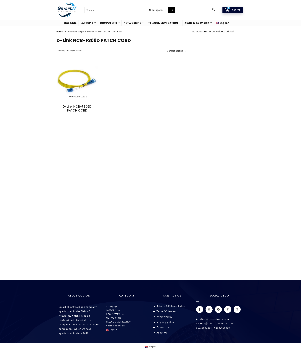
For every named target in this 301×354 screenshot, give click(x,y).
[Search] (171, 10)
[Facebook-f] (199, 309)
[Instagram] (209, 309)
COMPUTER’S (108, 23)
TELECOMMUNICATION (163, 23)
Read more (77, 116)
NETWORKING (133, 23)
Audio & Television (197, 23)
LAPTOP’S (87, 23)
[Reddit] (218, 309)
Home (59, 31)
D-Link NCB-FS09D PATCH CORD (77, 108)
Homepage (69, 23)
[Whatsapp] (227, 309)
